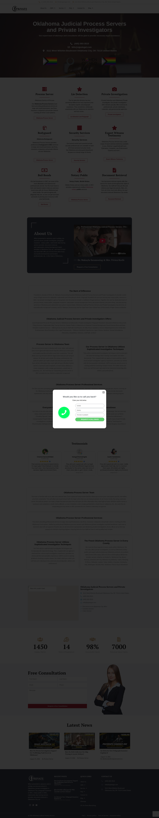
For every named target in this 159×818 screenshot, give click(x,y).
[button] (103, 392)
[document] (79, 409)
